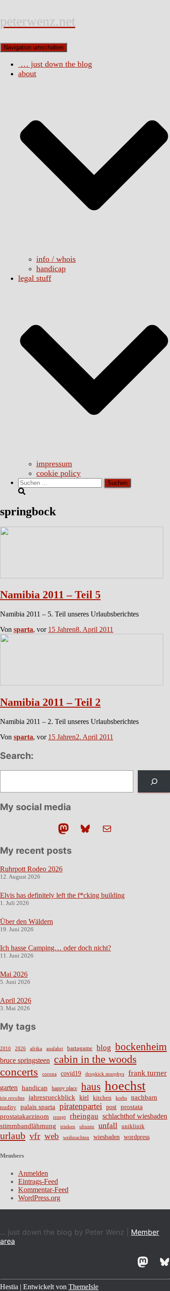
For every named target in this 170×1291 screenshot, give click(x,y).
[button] (94, 249)
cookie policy (58, 473)
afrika (36, 1048)
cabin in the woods (95, 1059)
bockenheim (141, 1046)
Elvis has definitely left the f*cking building (62, 895)
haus (91, 1086)
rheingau (84, 1115)
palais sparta (37, 1106)
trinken (67, 1126)
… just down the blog (55, 63)
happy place (64, 1088)
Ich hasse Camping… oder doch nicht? (55, 948)
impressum (54, 463)
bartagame (79, 1048)
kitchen (102, 1098)
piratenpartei (80, 1106)
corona (49, 1073)
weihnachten (76, 1137)
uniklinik (133, 1126)
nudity (8, 1107)
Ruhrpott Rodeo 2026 (31, 869)
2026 (20, 1048)
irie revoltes (12, 1097)
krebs (121, 1097)
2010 (5, 1048)
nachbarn (144, 1097)
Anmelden (33, 1173)
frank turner (147, 1073)
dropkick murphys (104, 1073)
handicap (51, 268)
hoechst (125, 1085)
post (111, 1107)
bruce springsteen (25, 1060)
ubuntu (86, 1126)
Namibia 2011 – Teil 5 (50, 595)
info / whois (56, 259)
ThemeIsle (83, 1287)
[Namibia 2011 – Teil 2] (81, 683)
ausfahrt (54, 1048)
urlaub (12, 1135)
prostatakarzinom (24, 1116)
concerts (19, 1072)
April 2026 (15, 1000)
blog (104, 1047)
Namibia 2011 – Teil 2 (50, 702)
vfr (34, 1136)
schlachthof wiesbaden (134, 1116)
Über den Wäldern (26, 921)
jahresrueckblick (52, 1097)
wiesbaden (106, 1136)
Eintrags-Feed (38, 1181)
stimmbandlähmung (28, 1126)
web (51, 1136)
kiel (84, 1097)
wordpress (137, 1137)
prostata (132, 1106)
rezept (59, 1117)
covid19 (71, 1073)
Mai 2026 (14, 974)
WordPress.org (39, 1198)
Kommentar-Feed (43, 1189)
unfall (107, 1125)
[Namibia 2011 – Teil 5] (81, 576)
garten (9, 1087)
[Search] (154, 781)
